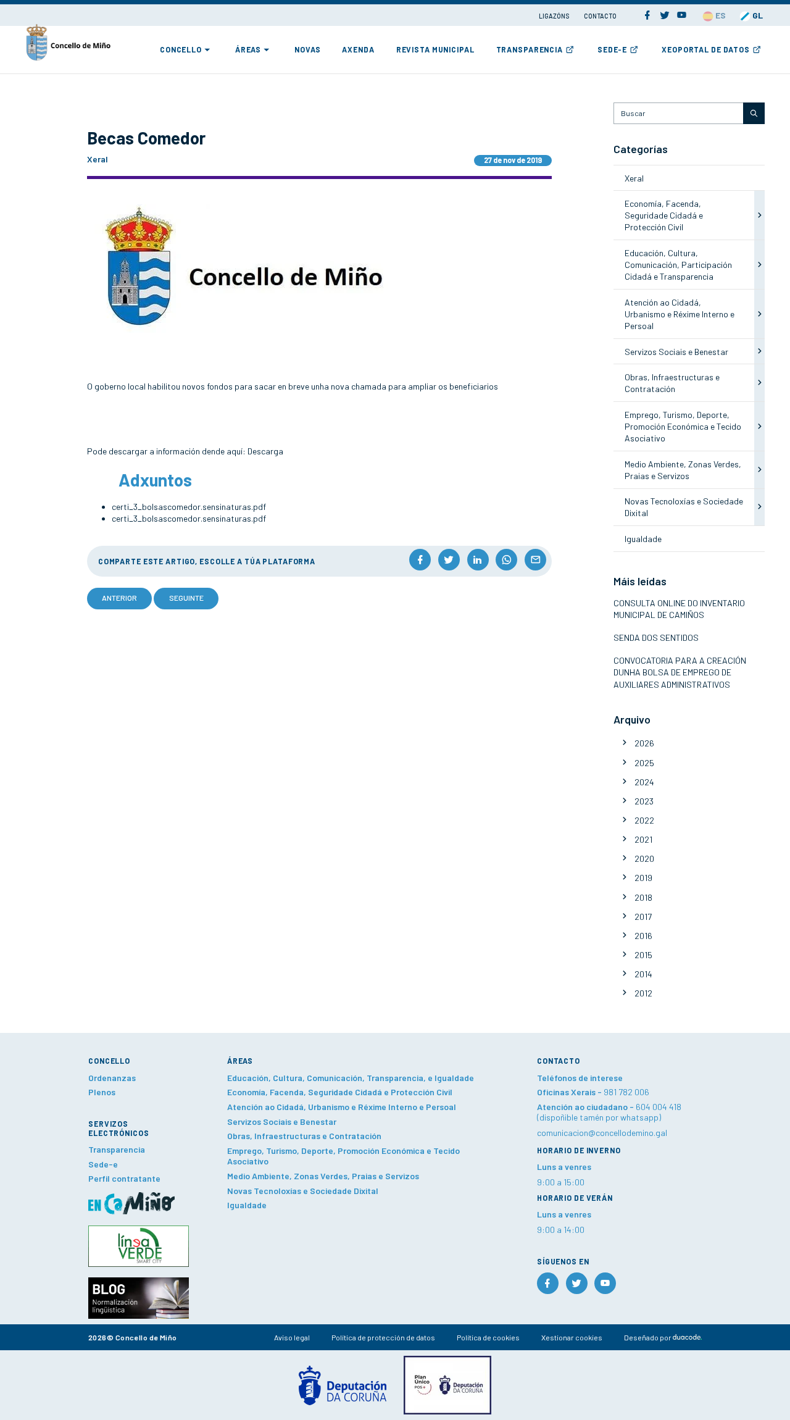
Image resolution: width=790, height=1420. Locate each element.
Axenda (358, 49)
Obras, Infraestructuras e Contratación (304, 1135)
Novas (307, 49)
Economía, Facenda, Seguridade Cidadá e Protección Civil (664, 215)
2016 (643, 935)
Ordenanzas (112, 1077)
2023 (644, 801)
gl (756, 15)
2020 (644, 858)
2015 (643, 955)
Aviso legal (292, 1337)
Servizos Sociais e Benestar (676, 351)
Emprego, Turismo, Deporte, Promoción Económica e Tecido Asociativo (683, 426)
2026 (644, 743)
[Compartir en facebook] (420, 559)
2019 (643, 877)
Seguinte (186, 597)
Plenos (101, 1092)
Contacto (600, 16)
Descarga (265, 451)
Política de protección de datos (383, 1337)
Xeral (634, 178)
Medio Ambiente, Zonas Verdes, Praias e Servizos (323, 1176)
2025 (644, 763)
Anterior (119, 597)
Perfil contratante (124, 1178)
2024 (644, 782)
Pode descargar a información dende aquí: (167, 451)
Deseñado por (648, 1337)
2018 (643, 897)
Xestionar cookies (571, 1337)
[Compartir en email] (535, 559)
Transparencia (529, 49)
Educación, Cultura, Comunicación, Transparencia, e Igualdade (350, 1077)
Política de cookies (488, 1337)
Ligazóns (554, 16)
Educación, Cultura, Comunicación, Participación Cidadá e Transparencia (678, 265)
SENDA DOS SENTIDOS (656, 637)
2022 (644, 820)
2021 (643, 839)
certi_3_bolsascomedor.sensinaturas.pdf (189, 506)
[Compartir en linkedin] (478, 559)
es (719, 15)
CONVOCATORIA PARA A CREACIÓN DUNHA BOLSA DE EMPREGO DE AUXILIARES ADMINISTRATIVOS (679, 672)
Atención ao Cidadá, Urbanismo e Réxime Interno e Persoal (679, 314)
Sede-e (612, 49)
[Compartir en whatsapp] (506, 559)
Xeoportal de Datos (706, 49)
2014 (643, 974)
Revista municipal (435, 49)
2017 (643, 916)
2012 (643, 993)
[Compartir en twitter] (449, 559)
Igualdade (643, 538)
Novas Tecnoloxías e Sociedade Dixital (302, 1190)
